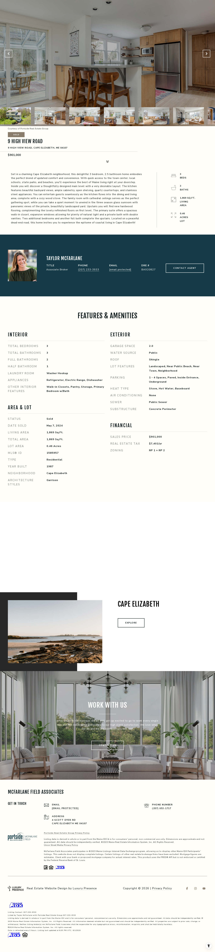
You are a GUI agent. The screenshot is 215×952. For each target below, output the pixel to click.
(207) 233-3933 (88, 269)
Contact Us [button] (107, 745)
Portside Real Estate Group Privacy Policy (67, 833)
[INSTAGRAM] (195, 888)
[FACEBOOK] (187, 888)
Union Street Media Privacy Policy (61, 845)
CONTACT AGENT (184, 268)
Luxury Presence (85, 888)
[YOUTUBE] (204, 888)
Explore (131, 622)
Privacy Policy (162, 888)
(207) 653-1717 (161, 808)
